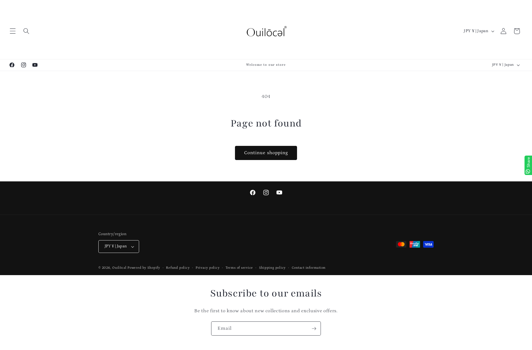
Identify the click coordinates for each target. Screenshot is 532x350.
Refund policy (178, 268)
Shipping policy (272, 268)
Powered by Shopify (143, 268)
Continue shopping (266, 152)
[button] (12, 31)
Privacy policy (208, 268)
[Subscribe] (314, 328)
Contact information (309, 268)
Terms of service (239, 268)
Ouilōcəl (119, 268)
